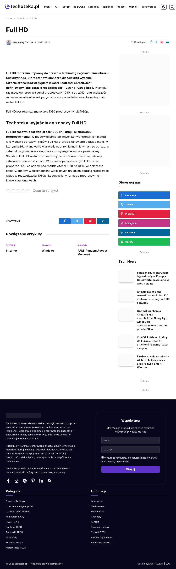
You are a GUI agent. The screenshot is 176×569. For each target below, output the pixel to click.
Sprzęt (66, 6)
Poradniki (93, 6)
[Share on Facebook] (150, 42)
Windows (48, 250)
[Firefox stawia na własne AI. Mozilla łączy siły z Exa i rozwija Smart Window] (126, 360)
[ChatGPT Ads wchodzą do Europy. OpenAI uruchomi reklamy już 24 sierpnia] (126, 341)
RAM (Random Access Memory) (93, 252)
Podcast (120, 6)
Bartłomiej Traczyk (23, 42)
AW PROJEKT (156, 563)
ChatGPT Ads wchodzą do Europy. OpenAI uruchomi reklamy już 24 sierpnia (152, 343)
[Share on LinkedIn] (167, 42)
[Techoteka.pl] (22, 7)
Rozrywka (79, 6)
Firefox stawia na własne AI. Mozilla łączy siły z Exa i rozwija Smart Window (153, 362)
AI (56, 6)
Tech (47, 6)
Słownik (11, 245)
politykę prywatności (118, 461)
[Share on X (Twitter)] (156, 42)
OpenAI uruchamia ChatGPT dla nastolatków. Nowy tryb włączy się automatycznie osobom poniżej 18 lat (152, 320)
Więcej (133, 6)
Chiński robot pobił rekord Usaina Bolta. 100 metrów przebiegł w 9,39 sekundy (153, 297)
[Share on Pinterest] (161, 42)
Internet (11, 250)
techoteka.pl (21, 563)
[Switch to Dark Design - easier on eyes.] (163, 7)
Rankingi (107, 6)
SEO (168, 563)
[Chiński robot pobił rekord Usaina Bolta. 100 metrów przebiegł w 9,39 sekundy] (126, 296)
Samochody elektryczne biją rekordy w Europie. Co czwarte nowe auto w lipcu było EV (153, 278)
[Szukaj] (172, 7)
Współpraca (149, 6)
